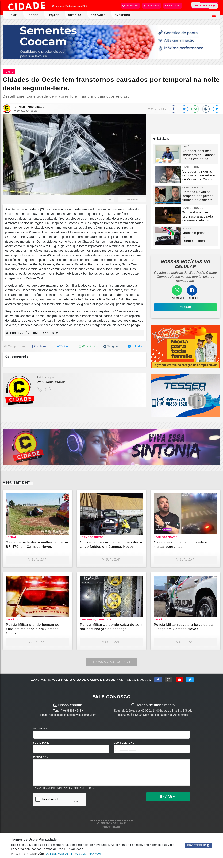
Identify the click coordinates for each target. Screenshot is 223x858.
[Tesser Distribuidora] (185, 395)
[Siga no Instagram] (168, 679)
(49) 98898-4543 (71, 710)
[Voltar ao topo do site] (217, 515)
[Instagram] (39, 389)
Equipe (54, 15)
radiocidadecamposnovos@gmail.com (72, 714)
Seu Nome (40, 728)
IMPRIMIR (132, 199)
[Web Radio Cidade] (27, 6)
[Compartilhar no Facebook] (173, 109)
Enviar (166, 796)
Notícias (74, 15)
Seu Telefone (124, 742)
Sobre (33, 15)
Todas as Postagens (111, 662)
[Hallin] (185, 346)
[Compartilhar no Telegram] (206, 109)
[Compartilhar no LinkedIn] (216, 109)
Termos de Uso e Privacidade (113, 825)
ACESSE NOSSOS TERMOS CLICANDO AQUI (73, 853)
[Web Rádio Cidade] (111, 446)
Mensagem (41, 757)
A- (98, 199)
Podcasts (98, 15)
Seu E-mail (41, 742)
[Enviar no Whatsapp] (195, 109)
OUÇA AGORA (203, 5)
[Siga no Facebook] (158, 679)
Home (13, 15)
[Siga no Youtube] (179, 679)
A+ (110, 199)
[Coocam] (111, 41)
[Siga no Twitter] (190, 679)
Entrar (185, 307)
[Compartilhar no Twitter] (184, 109)
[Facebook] (48, 389)
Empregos (122, 15)
